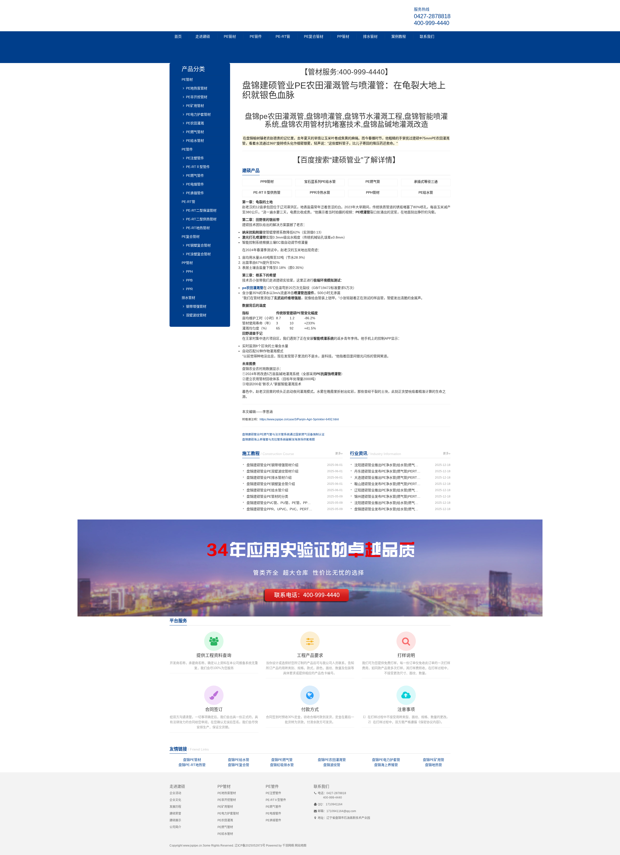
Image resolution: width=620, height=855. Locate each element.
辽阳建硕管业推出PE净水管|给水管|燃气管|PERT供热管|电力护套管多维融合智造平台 (388, 490)
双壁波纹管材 (196, 315)
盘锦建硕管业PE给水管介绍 (267, 490)
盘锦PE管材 (192, 760)
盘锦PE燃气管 (282, 760)
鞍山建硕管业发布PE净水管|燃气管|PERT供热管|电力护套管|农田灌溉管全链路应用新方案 (388, 484)
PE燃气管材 (195, 132)
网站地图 (300, 845)
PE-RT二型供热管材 (201, 219)
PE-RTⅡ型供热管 (266, 192)
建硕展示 (175, 820)
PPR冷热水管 (320, 192)
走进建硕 (202, 36)
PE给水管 (425, 192)
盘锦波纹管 (331, 765)
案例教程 (398, 36)
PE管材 (230, 36)
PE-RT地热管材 (198, 228)
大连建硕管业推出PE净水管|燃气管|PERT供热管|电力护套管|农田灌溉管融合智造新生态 (388, 477)
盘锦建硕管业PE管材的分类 (267, 496)
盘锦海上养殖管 (386, 765)
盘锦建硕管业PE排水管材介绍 (269, 477)
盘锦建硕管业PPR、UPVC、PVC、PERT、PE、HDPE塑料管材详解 (280, 509)
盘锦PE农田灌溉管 (332, 760)
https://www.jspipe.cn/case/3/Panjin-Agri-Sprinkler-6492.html (299, 419)
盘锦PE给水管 (238, 760)
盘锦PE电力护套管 (386, 760)
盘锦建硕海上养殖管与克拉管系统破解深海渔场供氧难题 (278, 439)
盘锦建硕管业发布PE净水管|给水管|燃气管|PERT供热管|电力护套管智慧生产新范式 (388, 509)
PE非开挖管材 (196, 97)
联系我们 (427, 36)
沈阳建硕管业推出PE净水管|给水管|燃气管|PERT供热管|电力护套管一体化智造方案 (388, 503)
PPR (189, 289)
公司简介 (175, 827)
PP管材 (343, 36)
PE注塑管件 (195, 158)
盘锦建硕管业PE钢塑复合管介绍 (271, 484)
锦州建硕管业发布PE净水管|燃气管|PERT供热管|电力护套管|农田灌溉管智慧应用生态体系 (388, 496)
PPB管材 (267, 182)
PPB (189, 280)
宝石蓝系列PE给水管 (320, 182)
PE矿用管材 (195, 106)
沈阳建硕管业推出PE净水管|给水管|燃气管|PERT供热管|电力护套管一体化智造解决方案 (388, 465)
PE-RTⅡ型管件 (198, 167)
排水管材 (370, 36)
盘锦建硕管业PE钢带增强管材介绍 (272, 465)
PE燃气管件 (195, 175)
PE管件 (256, 36)
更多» (339, 453)
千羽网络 (288, 845)
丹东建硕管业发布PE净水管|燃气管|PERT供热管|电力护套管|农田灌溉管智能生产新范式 (388, 471)
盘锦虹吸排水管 (282, 765)
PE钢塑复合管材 (198, 245)
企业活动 (175, 793)
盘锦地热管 (433, 765)
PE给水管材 (195, 141)
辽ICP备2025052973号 (250, 845)
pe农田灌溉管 (252, 288)
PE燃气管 (372, 182)
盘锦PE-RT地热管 (192, 765)
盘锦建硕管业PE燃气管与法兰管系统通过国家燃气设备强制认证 (283, 434)
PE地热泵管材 (196, 88)
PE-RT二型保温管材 (201, 210)
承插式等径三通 (426, 182)
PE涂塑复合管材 (198, 254)
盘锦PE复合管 (238, 765)
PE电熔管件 (195, 184)
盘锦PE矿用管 (433, 760)
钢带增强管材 (196, 306)
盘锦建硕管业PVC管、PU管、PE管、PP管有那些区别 (280, 503)
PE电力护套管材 (198, 114)
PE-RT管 (283, 36)
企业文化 (175, 800)
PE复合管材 (313, 36)
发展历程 (175, 806)
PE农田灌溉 (195, 123)
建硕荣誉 (175, 813)
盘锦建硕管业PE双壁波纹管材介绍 (272, 471)
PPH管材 (373, 192)
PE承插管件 (195, 193)
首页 (178, 36)
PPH (189, 271)
